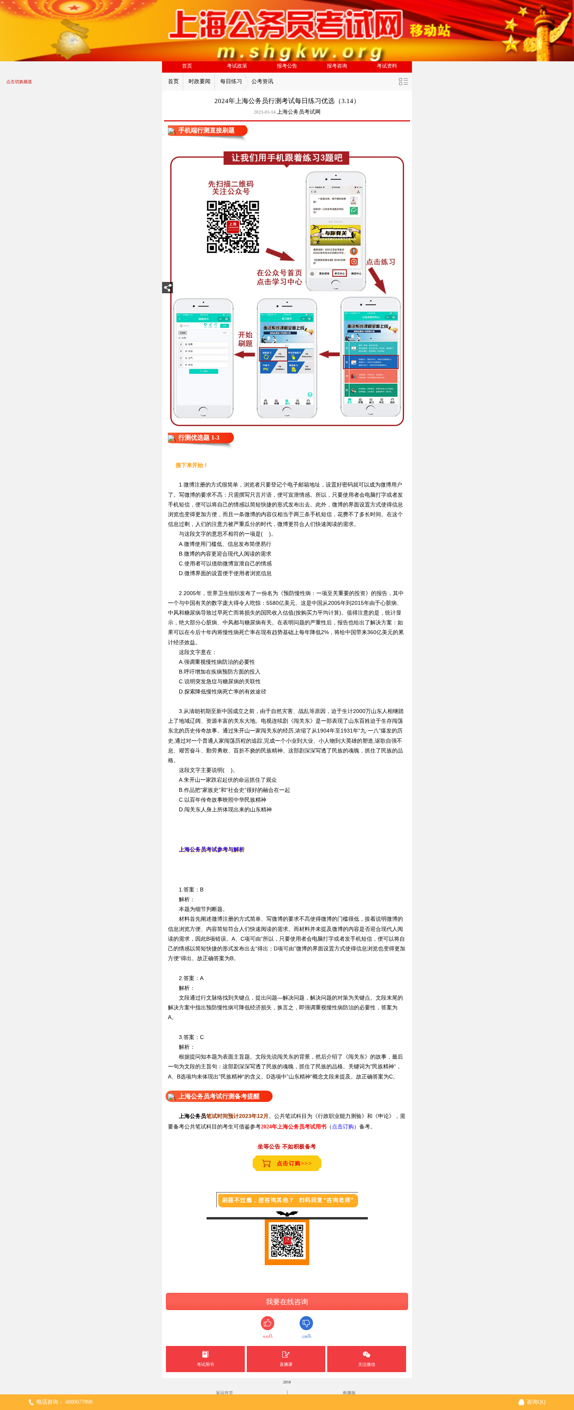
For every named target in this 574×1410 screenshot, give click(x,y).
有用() (268, 1336)
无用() (306, 1336)
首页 (187, 66)
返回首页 (224, 1392)
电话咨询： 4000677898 (64, 1402)
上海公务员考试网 (299, 112)
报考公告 (287, 66)
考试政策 (237, 66)
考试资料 (387, 66)
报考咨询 (337, 66)
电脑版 (349, 1392)
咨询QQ (536, 1402)
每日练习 (231, 81)
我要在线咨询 (287, 1302)
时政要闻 (199, 81)
